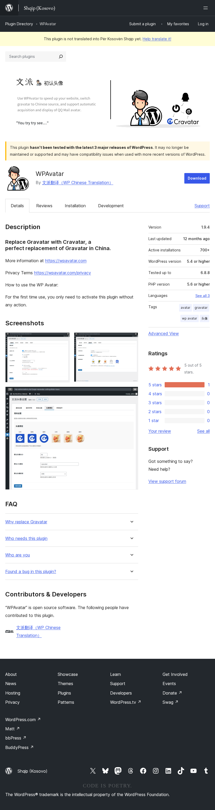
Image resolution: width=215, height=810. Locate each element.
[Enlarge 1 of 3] (62, 339)
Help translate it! (157, 39)
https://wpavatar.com (66, 260)
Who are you (17, 555)
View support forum (167, 481)
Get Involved (175, 674)
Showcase (68, 674)
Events (169, 683)
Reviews (44, 205)
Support (202, 205)
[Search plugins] (61, 56)
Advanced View (163, 333)
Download (197, 178)
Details (17, 205)
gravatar (201, 308)
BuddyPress (19, 747)
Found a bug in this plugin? (30, 571)
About (11, 674)
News (10, 683)
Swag (171, 702)
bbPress (15, 738)
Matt (12, 728)
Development (111, 205)
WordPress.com (23, 719)
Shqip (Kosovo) (32, 771)
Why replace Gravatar (26, 521)
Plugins (64, 693)
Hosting (12, 693)
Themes (65, 683)
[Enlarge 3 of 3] (131, 393)
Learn (115, 674)
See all (203, 431)
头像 (204, 318)
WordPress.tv (125, 702)
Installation (75, 205)
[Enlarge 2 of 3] (131, 339)
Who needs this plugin (26, 538)
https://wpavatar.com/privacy (62, 272)
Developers (121, 693)
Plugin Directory (19, 24)
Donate (172, 693)
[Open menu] (206, 8)
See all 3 (202, 295)
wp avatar (189, 318)
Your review (159, 431)
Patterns (66, 702)
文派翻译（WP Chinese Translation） (77, 182)
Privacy (12, 702)
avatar (185, 308)
